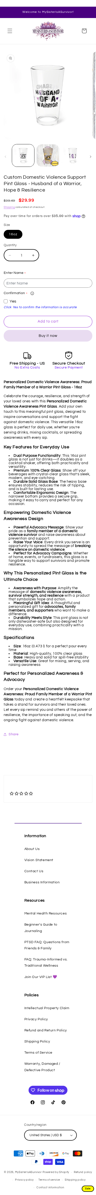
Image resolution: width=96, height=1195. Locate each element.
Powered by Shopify (56, 1172)
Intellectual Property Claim (46, 1008)
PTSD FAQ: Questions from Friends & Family (46, 945)
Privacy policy (24, 1179)
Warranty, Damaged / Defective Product (42, 1067)
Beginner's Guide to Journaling (40, 928)
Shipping (9, 207)
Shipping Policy (37, 1041)
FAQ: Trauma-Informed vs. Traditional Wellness (46, 962)
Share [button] (14, 734)
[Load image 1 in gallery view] (23, 155)
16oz (13, 234)
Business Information (42, 882)
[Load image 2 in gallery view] (48, 155)
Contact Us (34, 871)
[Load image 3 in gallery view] (73, 155)
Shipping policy (75, 1179)
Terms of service (49, 1179)
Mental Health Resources (45, 913)
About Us (32, 849)
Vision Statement (39, 860)
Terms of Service (38, 1052)
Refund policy (83, 1172)
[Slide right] (90, 156)
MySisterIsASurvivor (28, 1172)
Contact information (50, 1187)
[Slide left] (5, 156)
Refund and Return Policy (45, 1030)
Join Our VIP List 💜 (40, 977)
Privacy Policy (36, 1019)
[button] (9, 30)
